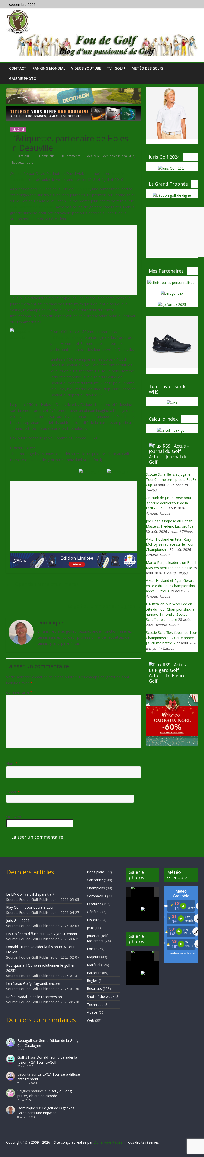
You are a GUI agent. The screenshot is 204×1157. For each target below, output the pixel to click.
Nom (11, 763)
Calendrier (95, 880)
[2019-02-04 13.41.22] (141, 892)
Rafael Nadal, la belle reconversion (34, 996)
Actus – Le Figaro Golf (167, 678)
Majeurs (93, 956)
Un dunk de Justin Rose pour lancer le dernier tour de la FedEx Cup (168, 502)
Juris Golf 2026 (18, 920)
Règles (92, 980)
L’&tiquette (60, 337)
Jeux (90, 927)
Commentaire (19, 692)
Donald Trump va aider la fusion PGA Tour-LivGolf (47, 1060)
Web (90, 1020)
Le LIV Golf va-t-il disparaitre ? (30, 894)
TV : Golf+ (116, 68)
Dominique (47, 156)
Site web (13, 816)
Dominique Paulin (108, 1142)
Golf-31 (23, 1057)
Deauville (82, 188)
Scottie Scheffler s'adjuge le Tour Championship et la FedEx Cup (171, 479)
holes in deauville (122, 156)
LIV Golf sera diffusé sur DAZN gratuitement (41, 933)
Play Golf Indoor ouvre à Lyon (30, 907)
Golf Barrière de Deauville (32, 206)
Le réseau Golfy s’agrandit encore (33, 983)
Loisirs (92, 948)
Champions (96, 888)
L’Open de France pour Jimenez (42, 584)
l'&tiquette (17, 162)
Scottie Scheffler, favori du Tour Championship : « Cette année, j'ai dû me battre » (171, 637)
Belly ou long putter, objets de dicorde (44, 1093)
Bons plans (96, 872)
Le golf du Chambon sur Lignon (104, 606)
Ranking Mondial (48, 68)
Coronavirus (96, 896)
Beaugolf (24, 1040)
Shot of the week (100, 996)
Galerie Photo (22, 78)
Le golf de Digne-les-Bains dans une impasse (46, 1110)
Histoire (93, 919)
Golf (105, 156)
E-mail (13, 791)
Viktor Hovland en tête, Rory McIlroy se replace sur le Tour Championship (170, 544)
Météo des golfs (147, 68)
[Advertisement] (73, 260)
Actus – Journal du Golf (168, 459)
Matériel (18, 129)
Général (93, 911)
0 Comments (70, 156)
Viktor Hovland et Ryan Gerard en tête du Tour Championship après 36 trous (170, 585)
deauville (93, 156)
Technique (95, 1004)
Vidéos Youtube (86, 68)
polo (30, 162)
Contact (17, 68)
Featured (94, 904)
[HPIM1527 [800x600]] (141, 956)
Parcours (94, 972)
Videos (92, 1012)
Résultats (94, 988)
